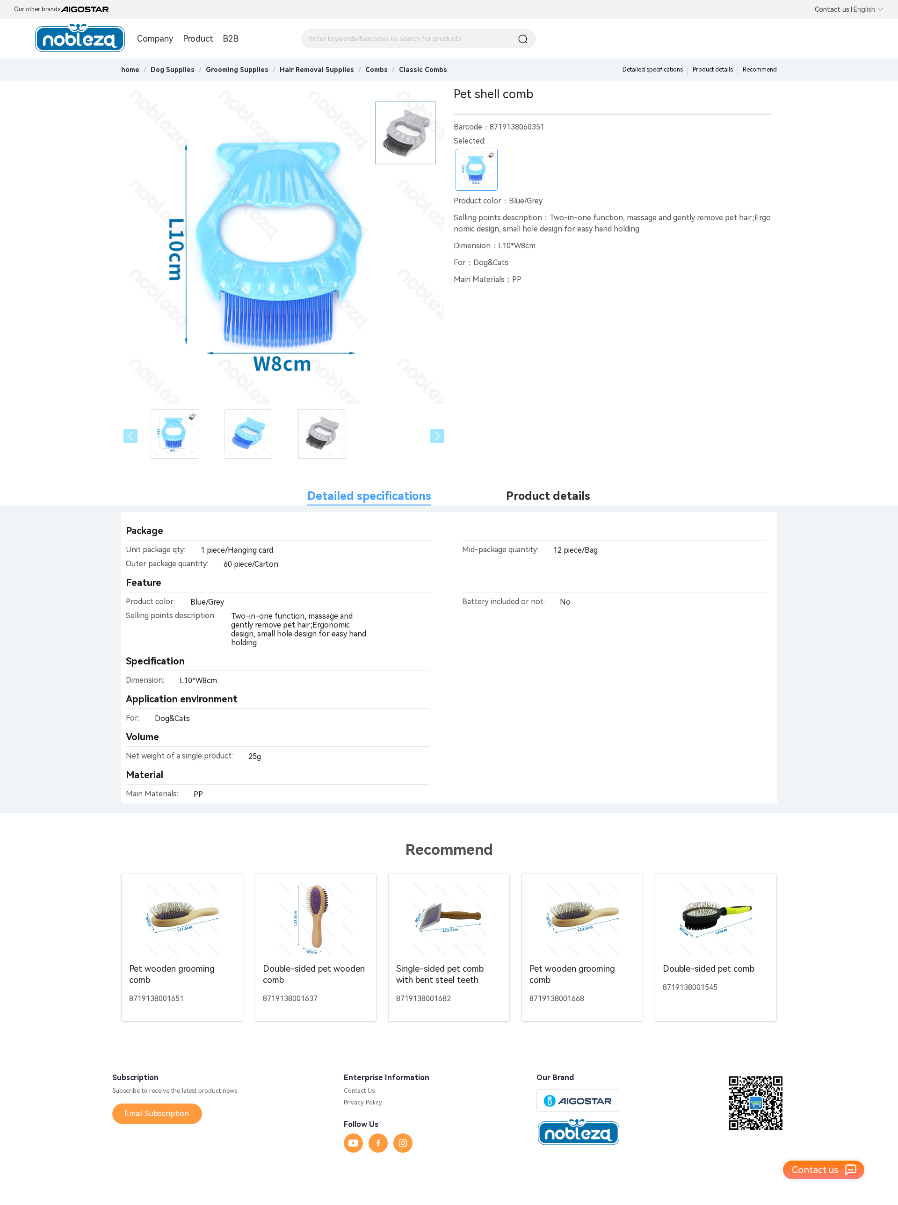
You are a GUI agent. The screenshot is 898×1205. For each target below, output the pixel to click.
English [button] (864, 9)
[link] (173, 69)
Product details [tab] (548, 496)
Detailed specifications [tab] (369, 496)
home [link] (130, 69)
